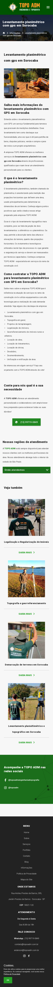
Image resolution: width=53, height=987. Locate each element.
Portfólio (26, 850)
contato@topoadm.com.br (26, 944)
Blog (26, 862)
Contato (26, 856)
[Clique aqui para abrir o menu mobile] (48, 8)
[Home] (4, 33)
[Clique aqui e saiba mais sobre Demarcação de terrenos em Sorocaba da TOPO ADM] (26, 658)
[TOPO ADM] (25, 8)
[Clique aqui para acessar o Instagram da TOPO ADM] (24, 956)
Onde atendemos (15, 470)
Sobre (26, 838)
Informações (26, 868)
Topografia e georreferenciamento (26, 603)
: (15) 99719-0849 (26, 938)
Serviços (26, 844)
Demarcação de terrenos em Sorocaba (26, 664)
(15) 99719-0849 (29, 422)
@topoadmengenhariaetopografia (23, 780)
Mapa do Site (26, 879)
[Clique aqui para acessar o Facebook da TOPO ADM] (29, 956)
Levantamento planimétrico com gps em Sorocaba (24, 23)
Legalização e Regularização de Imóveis (26, 542)
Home (26, 832)
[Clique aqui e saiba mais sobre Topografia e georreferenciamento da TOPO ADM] (26, 597)
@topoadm (13, 787)
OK (8, 980)
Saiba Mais (25, 552)
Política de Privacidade (26, 873)
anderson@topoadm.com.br (26, 950)
